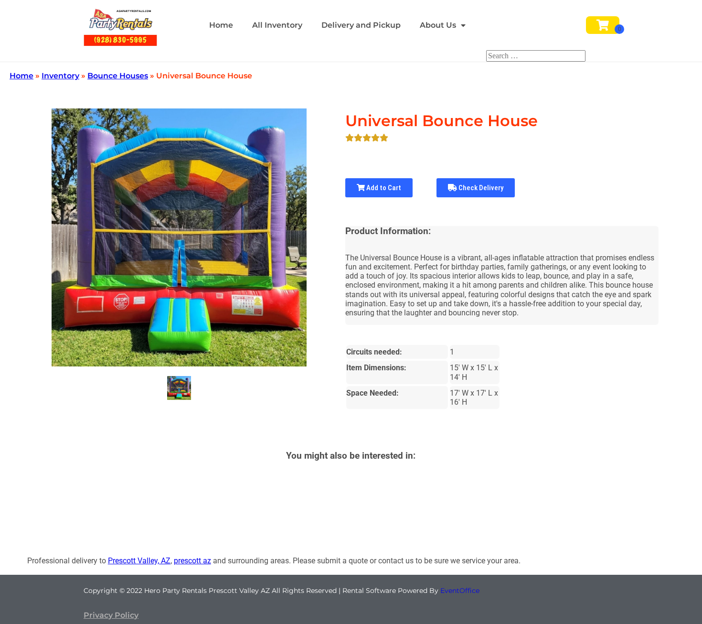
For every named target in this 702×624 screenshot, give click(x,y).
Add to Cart (383, 187)
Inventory (60, 75)
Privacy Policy (111, 615)
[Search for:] (535, 56)
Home (221, 25)
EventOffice (459, 590)
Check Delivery (480, 187)
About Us (438, 25)
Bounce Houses (117, 75)
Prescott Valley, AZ (139, 560)
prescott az (192, 560)
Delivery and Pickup (361, 25)
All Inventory (277, 25)
